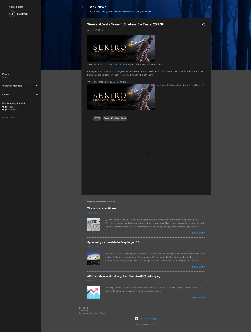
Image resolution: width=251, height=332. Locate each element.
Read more (198, 233)
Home (5, 77)
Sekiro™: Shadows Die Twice (113, 64)
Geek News (97, 7)
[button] (203, 25)
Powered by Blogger (148, 318)
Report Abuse (9, 117)
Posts (10, 107)
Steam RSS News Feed (115, 118)
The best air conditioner (101, 208)
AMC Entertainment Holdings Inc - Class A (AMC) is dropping (123, 276)
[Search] (209, 7)
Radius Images (152, 324)
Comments (12, 109)
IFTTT (97, 118)
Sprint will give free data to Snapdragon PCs (113, 242)
